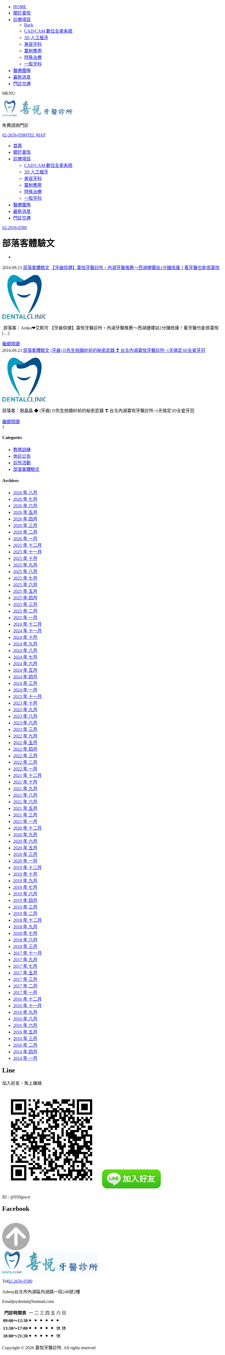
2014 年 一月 (25, 1058)
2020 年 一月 (25, 861)
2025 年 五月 (25, 591)
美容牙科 (33, 44)
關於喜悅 (22, 13)
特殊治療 (33, 57)
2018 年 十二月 (27, 920)
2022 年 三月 (25, 755)
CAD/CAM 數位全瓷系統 (48, 31)
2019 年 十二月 (27, 867)
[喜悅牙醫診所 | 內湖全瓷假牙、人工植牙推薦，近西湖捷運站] (37, 114)
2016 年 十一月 (27, 1005)
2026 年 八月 (25, 492)
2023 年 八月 (25, 716)
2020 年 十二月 (27, 828)
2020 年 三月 (25, 854)
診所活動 (22, 462)
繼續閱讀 (11, 343)
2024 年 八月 (25, 650)
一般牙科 (33, 64)
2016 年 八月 (25, 1019)
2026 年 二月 (25, 532)
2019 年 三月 (25, 907)
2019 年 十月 (25, 874)
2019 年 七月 (25, 887)
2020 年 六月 (25, 841)
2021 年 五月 (25, 808)
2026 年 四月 (25, 519)
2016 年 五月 (25, 1032)
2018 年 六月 (25, 940)
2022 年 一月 (25, 769)
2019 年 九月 (25, 880)
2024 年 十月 (25, 637)
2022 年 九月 (25, 736)
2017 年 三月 (25, 979)
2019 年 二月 (25, 913)
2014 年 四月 (25, 1051)
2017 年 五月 (25, 972)
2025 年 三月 (25, 604)
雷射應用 (33, 51)
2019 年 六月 (25, 894)
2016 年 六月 (25, 1025)
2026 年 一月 (25, 538)
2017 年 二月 (25, 986)
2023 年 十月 (25, 703)
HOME (19, 6)
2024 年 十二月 (27, 624)
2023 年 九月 (25, 709)
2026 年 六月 (25, 505)
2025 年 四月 (25, 598)
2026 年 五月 (25, 512)
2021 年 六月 (25, 801)
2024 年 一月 (25, 690)
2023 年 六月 (25, 723)
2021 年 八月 (25, 795)
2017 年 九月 (25, 959)
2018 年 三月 (25, 946)
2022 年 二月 (25, 762)
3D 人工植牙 (36, 37)
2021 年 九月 (25, 788)
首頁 (17, 145)
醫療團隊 (22, 70)
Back (28, 24)
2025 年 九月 (25, 565)
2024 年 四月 (25, 676)
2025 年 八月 (25, 571)
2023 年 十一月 (27, 696)
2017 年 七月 (25, 966)
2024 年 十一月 (27, 630)
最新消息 (22, 77)
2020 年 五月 (25, 848)
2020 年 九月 (25, 834)
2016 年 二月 (25, 1045)
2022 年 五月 (25, 742)
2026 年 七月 (25, 499)
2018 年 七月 (25, 933)
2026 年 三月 (25, 525)
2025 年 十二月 (27, 545)
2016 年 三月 (25, 1038)
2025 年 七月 (25, 578)
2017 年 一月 (25, 992)
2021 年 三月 (25, 815)
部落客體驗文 (36, 267)
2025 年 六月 (25, 584)
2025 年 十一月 (27, 552)
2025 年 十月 (25, 558)
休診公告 (22, 456)
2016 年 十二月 (27, 999)
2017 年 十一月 (27, 953)
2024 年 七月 (25, 657)
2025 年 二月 (25, 611)
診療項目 (22, 19)
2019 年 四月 (25, 900)
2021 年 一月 (25, 821)
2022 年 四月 (25, 749)
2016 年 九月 (25, 1012)
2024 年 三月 (25, 683)
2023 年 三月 (25, 729)
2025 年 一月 (25, 617)
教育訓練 (22, 449)
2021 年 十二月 (27, 775)
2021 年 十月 (25, 782)
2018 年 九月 (25, 926)
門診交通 (22, 83)
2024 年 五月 (25, 670)
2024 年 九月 (25, 644)
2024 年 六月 (25, 663)
